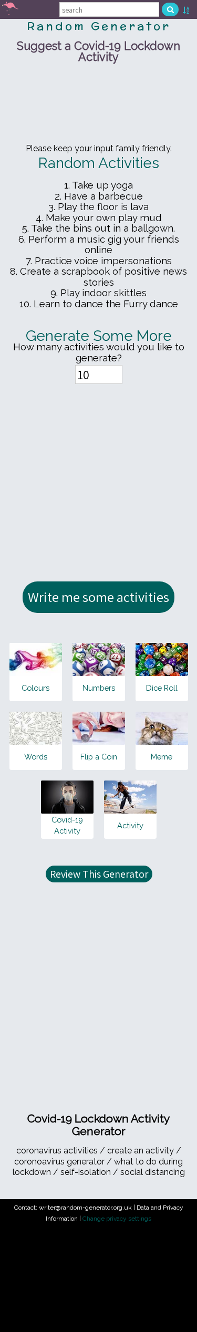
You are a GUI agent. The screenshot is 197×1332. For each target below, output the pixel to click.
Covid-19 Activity (67, 825)
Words (35, 756)
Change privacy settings (116, 1218)
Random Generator (99, 26)
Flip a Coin (98, 756)
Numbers (98, 687)
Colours (35, 687)
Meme (161, 756)
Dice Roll (162, 687)
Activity (130, 825)
